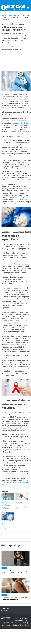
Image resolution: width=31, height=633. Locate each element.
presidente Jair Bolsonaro (21, 123)
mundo (22, 99)
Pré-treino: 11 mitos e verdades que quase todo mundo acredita (15, 572)
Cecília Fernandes (21, 47)
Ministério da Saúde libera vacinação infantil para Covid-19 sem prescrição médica (7, 504)
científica (24, 292)
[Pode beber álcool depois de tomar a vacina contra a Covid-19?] (21, 496)
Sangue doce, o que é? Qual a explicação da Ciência (15, 482)
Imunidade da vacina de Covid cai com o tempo (7, 522)
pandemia (25, 204)
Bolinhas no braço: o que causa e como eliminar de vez (14, 599)
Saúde (14, 15)
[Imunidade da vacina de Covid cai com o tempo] (8, 516)
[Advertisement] (15, 61)
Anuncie (4, 611)
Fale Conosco (6, 608)
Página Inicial (6, 15)
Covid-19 (14, 323)
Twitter (20, 253)
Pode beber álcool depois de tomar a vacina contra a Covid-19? (21, 503)
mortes (22, 149)
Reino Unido (22, 162)
